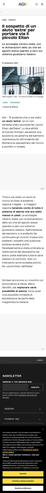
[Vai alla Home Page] (23, 4)
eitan (5, 102)
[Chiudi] (43, 429)
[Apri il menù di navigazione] (4, 4)
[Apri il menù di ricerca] (36, 4)
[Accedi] (42, 4)
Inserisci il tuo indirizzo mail (17, 382)
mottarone (15, 102)
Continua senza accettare (23, 481)
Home (4, 20)
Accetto (23, 474)
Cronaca (12, 20)
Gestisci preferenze (23, 488)
